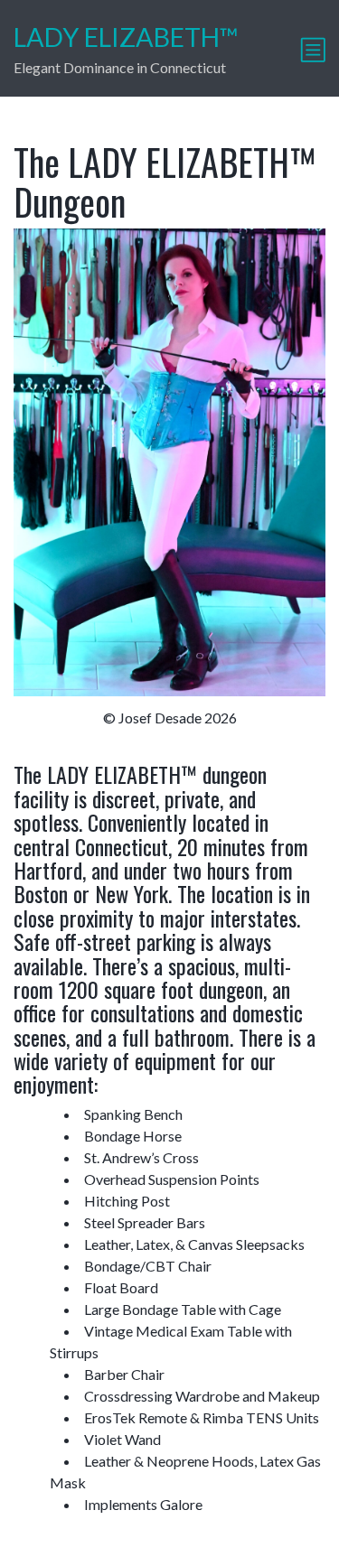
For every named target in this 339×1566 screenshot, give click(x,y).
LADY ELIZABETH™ (126, 37)
